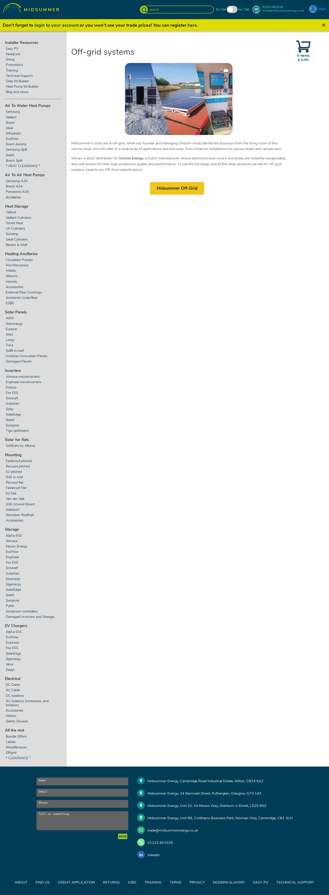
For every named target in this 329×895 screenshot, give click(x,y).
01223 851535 (160, 842)
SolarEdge (13, 414)
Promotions (14, 65)
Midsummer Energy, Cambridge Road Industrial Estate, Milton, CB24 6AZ (205, 781)
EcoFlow (12, 139)
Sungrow (12, 425)
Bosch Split (14, 160)
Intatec (11, 270)
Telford (11, 212)
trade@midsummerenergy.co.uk (172, 830)
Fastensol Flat (16, 488)
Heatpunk (13, 54)
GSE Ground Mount (20, 504)
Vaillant (11, 117)
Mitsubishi (13, 133)
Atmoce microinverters (23, 376)
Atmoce (11, 541)
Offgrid (11, 752)
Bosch (10, 122)
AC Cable (13, 690)
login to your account (56, 25)
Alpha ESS (14, 535)
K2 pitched (14, 471)
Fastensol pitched (19, 461)
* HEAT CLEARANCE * (23, 166)
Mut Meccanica (17, 265)
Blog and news (17, 92)
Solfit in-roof (15, 350)
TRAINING (153, 882)
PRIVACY (197, 882)
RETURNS (111, 882)
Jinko (9, 334)
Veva (9, 664)
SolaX (10, 155)
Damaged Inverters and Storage (30, 617)
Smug (10, 59)
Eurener (11, 329)
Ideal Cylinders (17, 239)
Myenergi (13, 579)
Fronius (11, 387)
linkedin (153, 855)
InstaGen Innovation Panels (26, 356)
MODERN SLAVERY (229, 882)
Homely (11, 281)
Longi (10, 340)
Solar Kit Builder (17, 81)
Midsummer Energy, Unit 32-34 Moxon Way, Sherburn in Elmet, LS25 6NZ (206, 805)
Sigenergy (13, 584)
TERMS (176, 882)
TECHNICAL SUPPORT (295, 882)
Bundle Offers (16, 736)
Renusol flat (14, 482)
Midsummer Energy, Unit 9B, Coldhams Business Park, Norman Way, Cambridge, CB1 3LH (220, 818)
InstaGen (12, 403)
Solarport (12, 509)
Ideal (9, 128)
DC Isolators (15, 695)
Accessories (14, 287)
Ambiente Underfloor (22, 297)
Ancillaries (13, 197)
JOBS (132, 882)
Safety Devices (17, 721)
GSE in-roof (14, 477)
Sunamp (12, 234)
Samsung (13, 111)
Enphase (12, 557)
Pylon (10, 606)
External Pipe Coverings (24, 292)
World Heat (15, 223)
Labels (10, 742)
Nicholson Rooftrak (20, 515)
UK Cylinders (15, 228)
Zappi (10, 669)
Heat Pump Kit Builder (22, 86)
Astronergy (14, 324)
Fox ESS (12, 393)
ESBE (10, 303)
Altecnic (12, 276)
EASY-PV (260, 882)
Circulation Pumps (19, 260)
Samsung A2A (17, 181)
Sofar (10, 409)
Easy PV (12, 48)
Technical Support (19, 76)
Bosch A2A (14, 186)
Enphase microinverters (23, 382)
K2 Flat (11, 493)
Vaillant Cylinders (18, 217)
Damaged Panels (19, 361)
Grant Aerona (16, 144)
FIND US (43, 882)
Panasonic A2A (17, 191)
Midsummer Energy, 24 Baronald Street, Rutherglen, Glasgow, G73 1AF (204, 793)
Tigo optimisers (17, 430)
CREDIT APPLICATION (76, 882)
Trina (9, 345)
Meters (11, 716)
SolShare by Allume (20, 445)
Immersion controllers (22, 611)
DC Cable (13, 684)
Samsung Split (16, 149)
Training (12, 70)
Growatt (12, 398)
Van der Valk (15, 499)
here (192, 25)
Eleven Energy (17, 546)
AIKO (10, 318)
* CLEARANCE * (18, 758)
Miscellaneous (16, 747)
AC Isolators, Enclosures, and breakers (27, 703)
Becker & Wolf (16, 245)
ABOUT (21, 882)
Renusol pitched (18, 466)
